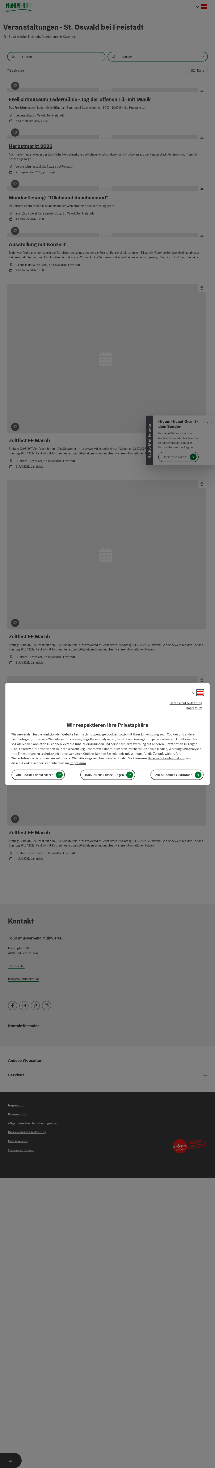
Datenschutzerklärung (186, 703)
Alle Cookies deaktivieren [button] (35, 775)
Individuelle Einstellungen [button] (104, 775)
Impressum (194, 708)
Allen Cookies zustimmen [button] (174, 775)
